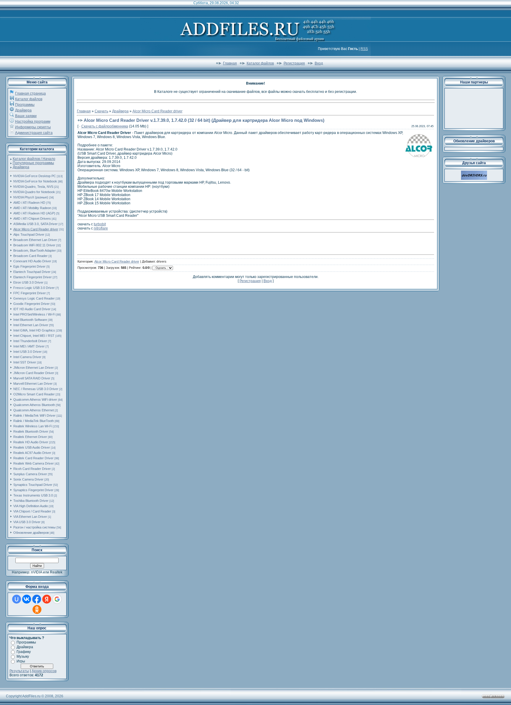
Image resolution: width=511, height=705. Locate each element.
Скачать (101, 111)
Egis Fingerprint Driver (29, 266)
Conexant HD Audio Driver (32, 261)
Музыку (23, 656)
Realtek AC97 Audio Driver (32, 453)
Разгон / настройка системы (34, 527)
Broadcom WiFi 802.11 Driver (34, 245)
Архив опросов (44, 671)
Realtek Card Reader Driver (33, 458)
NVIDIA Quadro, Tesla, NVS (33, 186)
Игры (21, 661)
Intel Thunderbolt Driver (30, 341)
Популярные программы (33, 163)
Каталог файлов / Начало (34, 159)
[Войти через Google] (57, 599)
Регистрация (294, 63)
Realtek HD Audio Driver (30, 442)
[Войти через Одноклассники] (37, 609)
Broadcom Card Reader (30, 256)
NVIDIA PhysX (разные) (30, 197)
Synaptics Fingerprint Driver (33, 490)
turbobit (100, 224)
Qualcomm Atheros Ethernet (33, 410)
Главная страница (30, 93)
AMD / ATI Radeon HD (29, 202)
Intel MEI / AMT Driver (29, 346)
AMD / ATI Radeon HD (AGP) (34, 213)
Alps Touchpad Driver (28, 234)
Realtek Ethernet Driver (30, 437)
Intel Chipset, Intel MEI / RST (33, 335)
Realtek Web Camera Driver (33, 463)
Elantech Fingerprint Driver (32, 277)
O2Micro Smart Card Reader (34, 394)
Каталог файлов (260, 63)
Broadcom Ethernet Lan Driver (35, 240)
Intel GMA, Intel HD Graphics (34, 330)
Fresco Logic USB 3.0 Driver (34, 288)
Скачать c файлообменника (104, 126)
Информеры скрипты (33, 127)
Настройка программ (32, 121)
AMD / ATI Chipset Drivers (32, 218)
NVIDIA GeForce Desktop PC (34, 176)
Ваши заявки (26, 116)
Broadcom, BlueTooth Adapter (34, 250)
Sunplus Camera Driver (30, 474)
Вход (319, 63)
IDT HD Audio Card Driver (32, 309)
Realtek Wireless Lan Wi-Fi (32, 426)
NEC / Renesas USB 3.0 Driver (35, 389)
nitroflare (101, 228)
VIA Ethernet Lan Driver (30, 516)
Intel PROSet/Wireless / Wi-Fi (34, 314)
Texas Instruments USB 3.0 (33, 495)
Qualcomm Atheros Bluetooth (34, 405)
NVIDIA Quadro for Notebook (34, 192)
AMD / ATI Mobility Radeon (32, 208)
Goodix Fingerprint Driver (31, 303)
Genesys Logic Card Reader (34, 298)
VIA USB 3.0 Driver (27, 522)
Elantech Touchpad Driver (32, 272)
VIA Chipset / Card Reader (32, 511)
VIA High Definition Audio (30, 506)
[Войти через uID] (16, 599)
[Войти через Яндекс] (46, 599)
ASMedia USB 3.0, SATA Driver (35, 224)
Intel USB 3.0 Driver (27, 351)
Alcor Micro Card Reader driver (35, 229)
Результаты (19, 671)
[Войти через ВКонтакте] (26, 599)
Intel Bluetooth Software (30, 319)
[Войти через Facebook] (36, 599)
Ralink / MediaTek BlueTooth (33, 421)
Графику (24, 652)
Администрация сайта (34, 133)
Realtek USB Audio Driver (31, 447)
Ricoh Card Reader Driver (32, 468)
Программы (25, 105)
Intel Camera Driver (27, 357)
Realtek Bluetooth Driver (30, 431)
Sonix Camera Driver (28, 479)
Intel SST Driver (24, 362)
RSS (364, 49)
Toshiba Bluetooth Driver (30, 500)
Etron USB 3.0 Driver (28, 282)
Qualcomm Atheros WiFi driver (35, 399)
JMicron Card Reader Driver (33, 373)
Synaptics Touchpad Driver (32, 484)
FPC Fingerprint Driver (29, 293)
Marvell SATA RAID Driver (31, 378)
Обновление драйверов (31, 532)
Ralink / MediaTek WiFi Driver (34, 415)
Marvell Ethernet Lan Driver (33, 383)
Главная (230, 63)
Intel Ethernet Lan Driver (30, 325)
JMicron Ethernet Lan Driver (33, 367)
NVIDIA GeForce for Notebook (35, 181)
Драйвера (23, 110)
